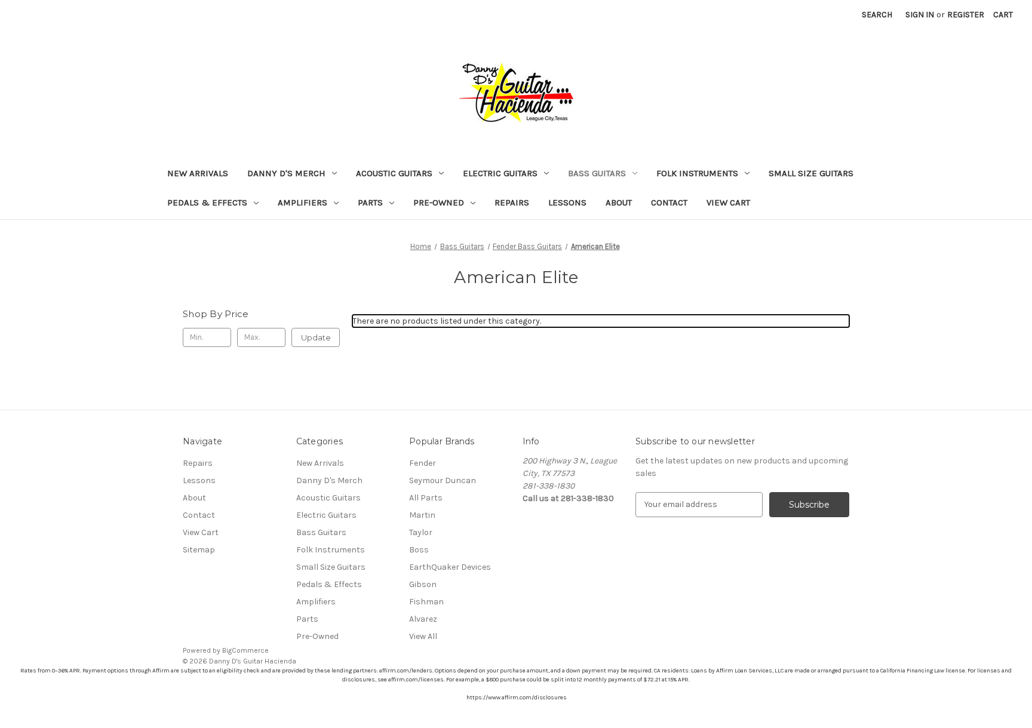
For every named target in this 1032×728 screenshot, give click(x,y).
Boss (419, 550)
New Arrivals (197, 173)
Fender (422, 463)
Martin (422, 515)
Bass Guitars (597, 173)
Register (965, 15)
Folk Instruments (697, 173)
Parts (370, 202)
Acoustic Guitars (394, 173)
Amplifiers (302, 202)
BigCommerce (245, 650)
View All (423, 636)
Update (316, 337)
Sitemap (199, 550)
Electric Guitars (500, 173)
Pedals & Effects (207, 202)
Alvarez (423, 619)
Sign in (919, 15)
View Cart (728, 202)
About (619, 202)
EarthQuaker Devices (450, 567)
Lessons (567, 202)
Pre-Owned (438, 202)
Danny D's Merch (286, 173)
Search (877, 15)
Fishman (426, 602)
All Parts (426, 498)
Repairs (511, 202)
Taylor (420, 532)
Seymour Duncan (442, 480)
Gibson (423, 584)
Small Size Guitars (811, 173)
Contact (669, 202)
